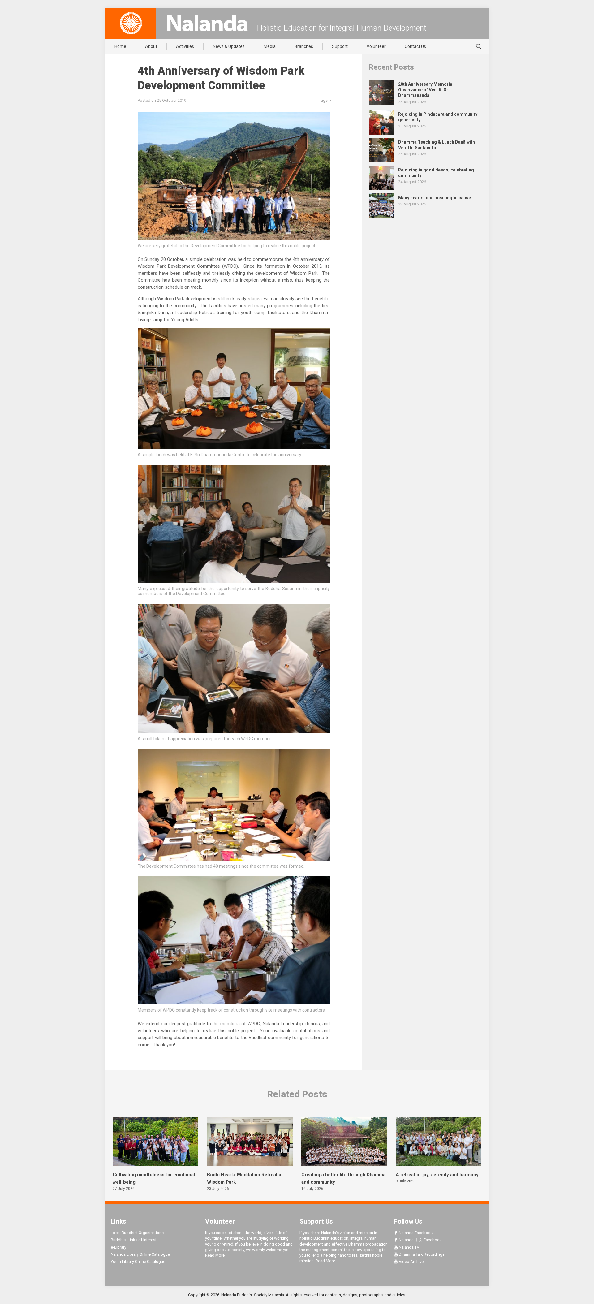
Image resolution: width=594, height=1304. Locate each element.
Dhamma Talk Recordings (421, 1254)
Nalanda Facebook (415, 1232)
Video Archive (411, 1261)
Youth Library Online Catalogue (138, 1261)
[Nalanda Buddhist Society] (207, 23)
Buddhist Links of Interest (134, 1239)
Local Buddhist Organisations (137, 1232)
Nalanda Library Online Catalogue (140, 1254)
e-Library (118, 1247)
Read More (215, 1255)
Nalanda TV (408, 1247)
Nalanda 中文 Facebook (420, 1239)
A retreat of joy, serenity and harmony (437, 1174)
